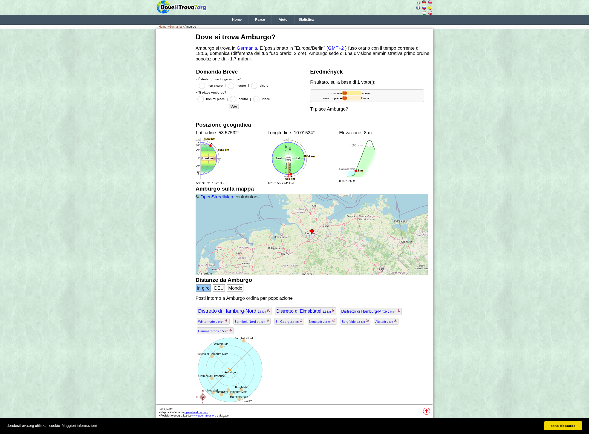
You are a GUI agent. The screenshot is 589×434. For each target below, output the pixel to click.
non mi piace (215, 99)
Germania (175, 26)
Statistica (306, 19)
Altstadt (384, 321)
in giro (203, 288)
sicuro (264, 85)
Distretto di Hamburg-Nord (232, 311)
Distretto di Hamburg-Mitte (369, 311)
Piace (266, 99)
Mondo (235, 288)
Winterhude (211, 321)
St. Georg (287, 321)
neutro (241, 85)
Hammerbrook (213, 331)
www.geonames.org (203, 415)
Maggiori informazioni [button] (79, 426)
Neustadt (320, 321)
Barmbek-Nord (250, 321)
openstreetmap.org (196, 412)
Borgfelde (354, 321)
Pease (260, 19)
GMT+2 (336, 48)
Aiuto (283, 19)
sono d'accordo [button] (563, 426)
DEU (219, 288)
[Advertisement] (174, 101)
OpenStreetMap (216, 196)
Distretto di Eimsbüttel (304, 311)
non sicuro (215, 85)
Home (237, 19)
